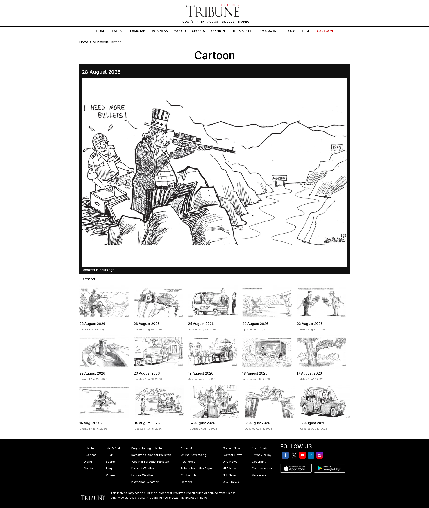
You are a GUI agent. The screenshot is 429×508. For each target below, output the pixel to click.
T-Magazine (268, 31)
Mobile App (260, 475)
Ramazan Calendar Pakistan (151, 455)
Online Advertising (193, 455)
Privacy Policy (261, 455)
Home (101, 31)
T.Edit (109, 455)
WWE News (231, 482)
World (180, 31)
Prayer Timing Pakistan (147, 448)
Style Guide (260, 448)
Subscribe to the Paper (197, 468)
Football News (232, 455)
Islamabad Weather (145, 482)
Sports (198, 31)
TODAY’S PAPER (192, 21)
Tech (306, 31)
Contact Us (188, 475)
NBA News (230, 468)
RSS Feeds (188, 461)
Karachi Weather (143, 468)
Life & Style (241, 31)
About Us (187, 448)
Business (160, 31)
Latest (118, 31)
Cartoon (325, 31)
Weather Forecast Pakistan (150, 461)
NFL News (230, 475)
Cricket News (232, 448)
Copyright (259, 461)
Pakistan (138, 31)
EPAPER (243, 21)
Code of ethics (262, 468)
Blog (109, 468)
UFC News (230, 461)
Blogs (289, 31)
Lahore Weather (142, 475)
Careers (186, 482)
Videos (111, 475)
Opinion (218, 31)
